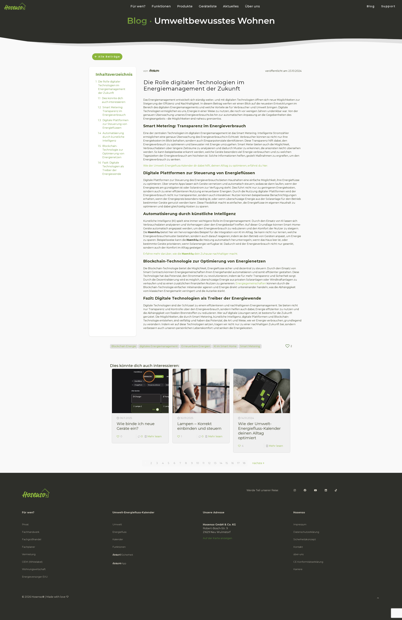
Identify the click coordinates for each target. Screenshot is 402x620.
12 (209, 463)
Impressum (299, 524)
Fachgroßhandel (31, 539)
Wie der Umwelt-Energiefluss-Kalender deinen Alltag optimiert (259, 430)
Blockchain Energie (123, 346)
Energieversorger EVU (35, 576)
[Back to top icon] (387, 613)
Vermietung (28, 554)
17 (238, 463)
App (119, 563)
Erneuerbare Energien (195, 346)
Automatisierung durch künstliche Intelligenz (113, 137)
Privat (25, 524)
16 (232, 463)
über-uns (298, 554)
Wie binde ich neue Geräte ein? (136, 426)
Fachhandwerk (30, 531)
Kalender (117, 539)
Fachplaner (28, 546)
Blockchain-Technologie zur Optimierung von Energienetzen (113, 152)
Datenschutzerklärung (306, 531)
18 (244, 463)
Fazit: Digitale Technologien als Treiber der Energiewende (113, 168)
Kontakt (298, 546)
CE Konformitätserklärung (308, 561)
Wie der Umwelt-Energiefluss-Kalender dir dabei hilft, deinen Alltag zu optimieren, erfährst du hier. (205, 165)
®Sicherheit (122, 555)
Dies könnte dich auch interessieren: (114, 100)
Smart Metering (250, 346)
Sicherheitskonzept (304, 539)
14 (221, 463)
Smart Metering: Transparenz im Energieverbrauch (114, 111)
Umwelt (117, 524)
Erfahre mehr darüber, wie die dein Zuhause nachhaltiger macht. (190, 253)
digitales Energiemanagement (159, 346)
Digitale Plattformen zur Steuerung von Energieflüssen (115, 124)
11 (203, 463)
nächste (257, 463)
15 (226, 463)
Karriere (297, 569)
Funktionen (119, 546)
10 (197, 463)
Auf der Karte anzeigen (217, 538)
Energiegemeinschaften (251, 283)
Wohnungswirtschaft (34, 569)
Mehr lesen (154, 436)
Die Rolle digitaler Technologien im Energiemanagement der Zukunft (111, 87)
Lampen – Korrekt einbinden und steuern (199, 426)
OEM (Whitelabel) (32, 561)
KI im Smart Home (225, 346)
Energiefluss (119, 531)
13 (215, 463)
